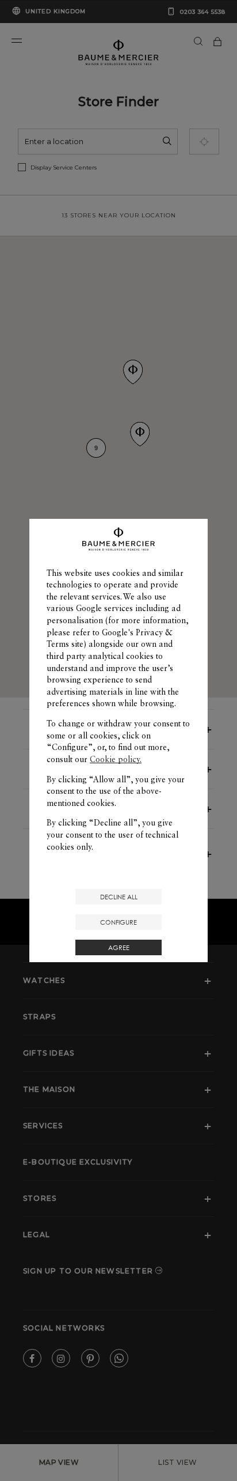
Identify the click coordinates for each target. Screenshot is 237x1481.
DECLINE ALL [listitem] (118, 896)
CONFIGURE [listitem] (118, 922)
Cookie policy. (116, 759)
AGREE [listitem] (118, 947)
